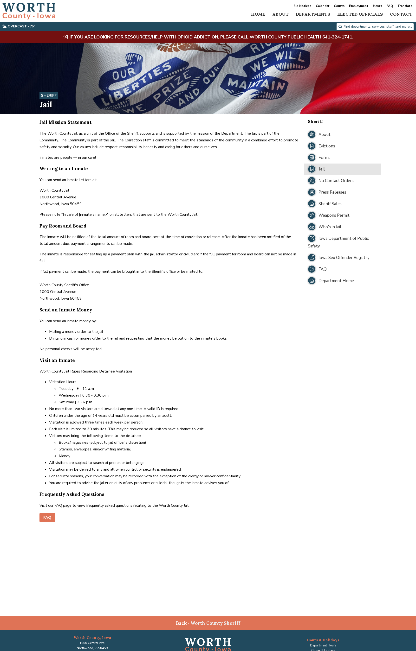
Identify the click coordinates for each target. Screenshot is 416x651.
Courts (339, 6)
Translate (404, 6)
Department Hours (323, 645)
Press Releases (332, 192)
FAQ (390, 6)
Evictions (326, 146)
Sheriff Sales (330, 204)
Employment (358, 6)
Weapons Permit (334, 215)
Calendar (322, 6)
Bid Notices (302, 6)
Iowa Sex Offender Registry (344, 257)
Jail (321, 169)
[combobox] (375, 26)
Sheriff (49, 95)
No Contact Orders (336, 180)
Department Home (336, 281)
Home (258, 14)
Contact (401, 14)
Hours (377, 6)
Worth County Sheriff (215, 623)
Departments (313, 14)
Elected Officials (360, 14)
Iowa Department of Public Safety (338, 242)
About (280, 14)
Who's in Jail (329, 227)
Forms (324, 157)
